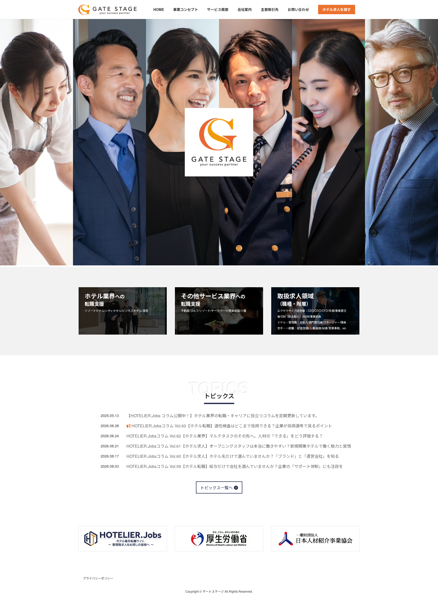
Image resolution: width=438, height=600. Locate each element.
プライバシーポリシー (98, 578)
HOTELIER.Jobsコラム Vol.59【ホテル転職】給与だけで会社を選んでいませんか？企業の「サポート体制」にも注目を (234, 466)
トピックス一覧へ (216, 487)
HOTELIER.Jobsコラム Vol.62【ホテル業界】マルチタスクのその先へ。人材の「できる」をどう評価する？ (224, 436)
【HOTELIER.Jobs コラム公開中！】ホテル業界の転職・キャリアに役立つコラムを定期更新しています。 (222, 416)
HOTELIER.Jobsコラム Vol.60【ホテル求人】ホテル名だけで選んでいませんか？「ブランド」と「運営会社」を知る (232, 456)
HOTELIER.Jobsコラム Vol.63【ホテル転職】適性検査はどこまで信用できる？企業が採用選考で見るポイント (231, 426)
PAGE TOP (423, 577)
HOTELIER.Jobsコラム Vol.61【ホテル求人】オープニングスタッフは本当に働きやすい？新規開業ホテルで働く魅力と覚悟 (238, 446)
